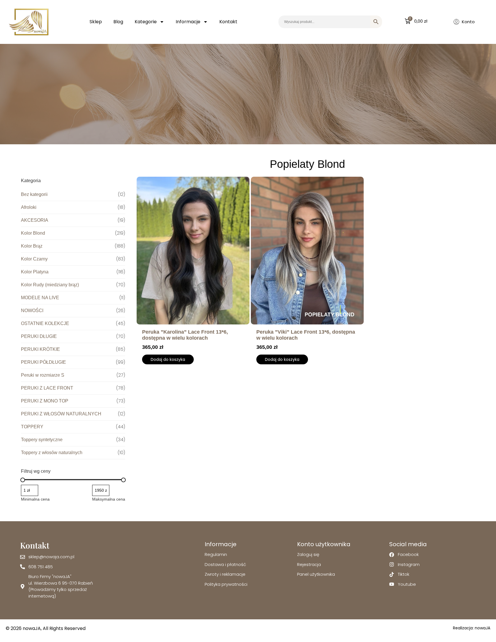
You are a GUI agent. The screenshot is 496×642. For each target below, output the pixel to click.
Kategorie (146, 21)
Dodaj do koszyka (168, 359)
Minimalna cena (35, 499)
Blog (118, 21)
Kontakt (228, 21)
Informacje (188, 21)
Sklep (96, 21)
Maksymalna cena (108, 499)
